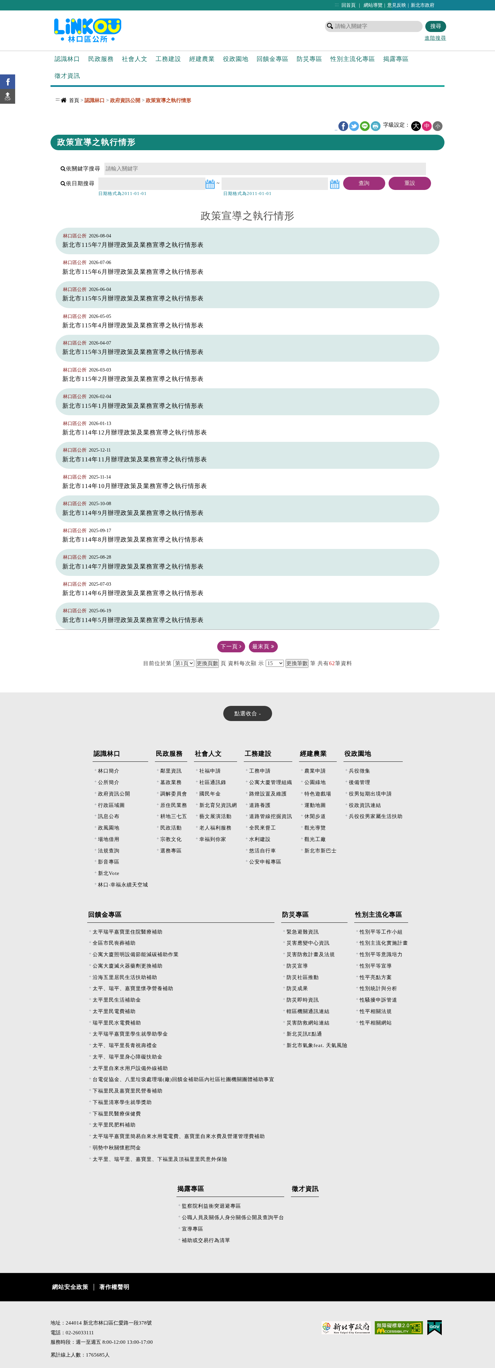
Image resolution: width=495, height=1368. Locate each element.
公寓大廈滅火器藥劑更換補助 (128, 966)
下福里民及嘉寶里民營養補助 (128, 1091)
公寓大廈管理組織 (270, 782)
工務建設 (168, 59)
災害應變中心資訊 (308, 943)
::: (337, 4)
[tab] (247, 713)
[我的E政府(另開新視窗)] (434, 1327)
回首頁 (348, 5)
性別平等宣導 (376, 966)
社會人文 (134, 59)
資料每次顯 (242, 663)
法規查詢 (109, 850)
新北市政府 (422, 5)
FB (343, 126)
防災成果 (297, 988)
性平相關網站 (376, 1022)
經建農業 (202, 59)
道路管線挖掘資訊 (270, 816)
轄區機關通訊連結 (308, 1011)
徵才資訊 (67, 75)
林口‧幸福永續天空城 (123, 884)
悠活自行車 (262, 850)
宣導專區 (192, 1229)
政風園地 (109, 827)
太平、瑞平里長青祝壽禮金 (125, 1045)
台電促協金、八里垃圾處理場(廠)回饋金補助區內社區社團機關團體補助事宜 (183, 1079)
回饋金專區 (273, 59)
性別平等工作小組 (381, 932)
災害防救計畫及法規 (311, 954)
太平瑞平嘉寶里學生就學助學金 (130, 1034)
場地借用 (109, 839)
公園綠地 (315, 782)
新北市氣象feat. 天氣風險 (317, 1045)
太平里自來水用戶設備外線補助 (130, 1068)
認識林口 (67, 59)
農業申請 (315, 771)
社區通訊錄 (212, 782)
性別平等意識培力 (381, 954)
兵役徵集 (359, 771)
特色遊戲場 (317, 793)
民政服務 (101, 59)
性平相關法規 (376, 1011)
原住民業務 (173, 805)
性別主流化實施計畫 (384, 943)
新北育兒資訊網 (218, 805)
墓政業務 (171, 782)
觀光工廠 (315, 839)
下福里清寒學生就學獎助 (122, 1102)
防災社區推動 (303, 977)
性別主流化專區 (352, 59)
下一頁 (230, 646)
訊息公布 (109, 816)
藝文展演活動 (215, 816)
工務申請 (260, 771)
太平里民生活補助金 (117, 1000)
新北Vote (109, 873)
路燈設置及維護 (268, 793)
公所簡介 (109, 782)
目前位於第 (157, 663)
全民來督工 (262, 827)
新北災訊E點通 (304, 1034)
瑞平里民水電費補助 (117, 1022)
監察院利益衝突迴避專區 (211, 1206)
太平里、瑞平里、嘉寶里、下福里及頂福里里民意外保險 (160, 1159)
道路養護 (260, 805)
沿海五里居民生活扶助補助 (125, 977)
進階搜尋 (435, 38)
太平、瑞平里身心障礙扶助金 (128, 1057)
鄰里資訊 (171, 771)
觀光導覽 (315, 827)
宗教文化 (171, 839)
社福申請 (210, 771)
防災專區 (309, 59)
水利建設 (260, 839)
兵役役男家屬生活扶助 (376, 816)
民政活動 (171, 827)
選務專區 (171, 850)
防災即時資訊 (303, 1000)
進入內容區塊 (17, 3)
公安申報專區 (265, 862)
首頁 (74, 100)
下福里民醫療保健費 (117, 1113)
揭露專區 (396, 59)
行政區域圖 (111, 805)
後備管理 (359, 782)
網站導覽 (373, 5)
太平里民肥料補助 (114, 1125)
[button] (7, 96)
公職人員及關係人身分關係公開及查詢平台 (233, 1217)
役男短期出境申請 (370, 793)
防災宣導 (297, 966)
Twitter (354, 126)
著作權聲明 (114, 1287)
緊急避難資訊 (303, 932)
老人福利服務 (215, 827)
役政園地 (236, 59)
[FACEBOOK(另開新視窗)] (7, 81)
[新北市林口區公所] (99, 30)
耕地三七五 (173, 816)
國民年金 (210, 793)
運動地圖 (315, 805)
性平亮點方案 (376, 977)
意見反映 (396, 5)
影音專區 (109, 862)
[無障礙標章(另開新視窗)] (399, 1327)
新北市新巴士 (320, 850)
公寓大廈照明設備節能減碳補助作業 (136, 954)
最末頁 (261, 646)
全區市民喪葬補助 (114, 943)
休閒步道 (315, 816)
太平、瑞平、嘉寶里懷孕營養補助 (133, 988)
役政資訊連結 (365, 805)
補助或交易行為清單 (206, 1240)
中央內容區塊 (68, 113)
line (365, 126)
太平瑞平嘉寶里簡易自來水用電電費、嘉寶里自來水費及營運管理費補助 (179, 1136)
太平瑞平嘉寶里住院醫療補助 (128, 932)
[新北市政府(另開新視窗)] (346, 1327)
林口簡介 (109, 771)
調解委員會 (173, 793)
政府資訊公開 (114, 793)
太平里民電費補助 (114, 1011)
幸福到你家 (212, 839)
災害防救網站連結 (308, 1022)
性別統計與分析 (378, 988)
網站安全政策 (70, 1287)
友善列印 (376, 126)
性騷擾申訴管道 (378, 1000)
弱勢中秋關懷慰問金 (117, 1147)
